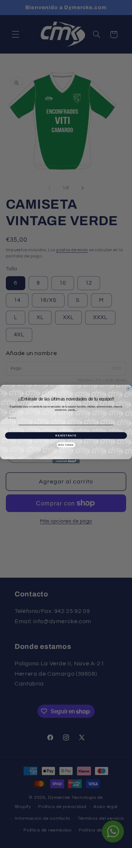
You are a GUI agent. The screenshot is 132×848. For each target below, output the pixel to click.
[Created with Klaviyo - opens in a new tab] (66, 461)
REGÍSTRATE (65, 435)
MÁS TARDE (65, 444)
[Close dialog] (128, 389)
